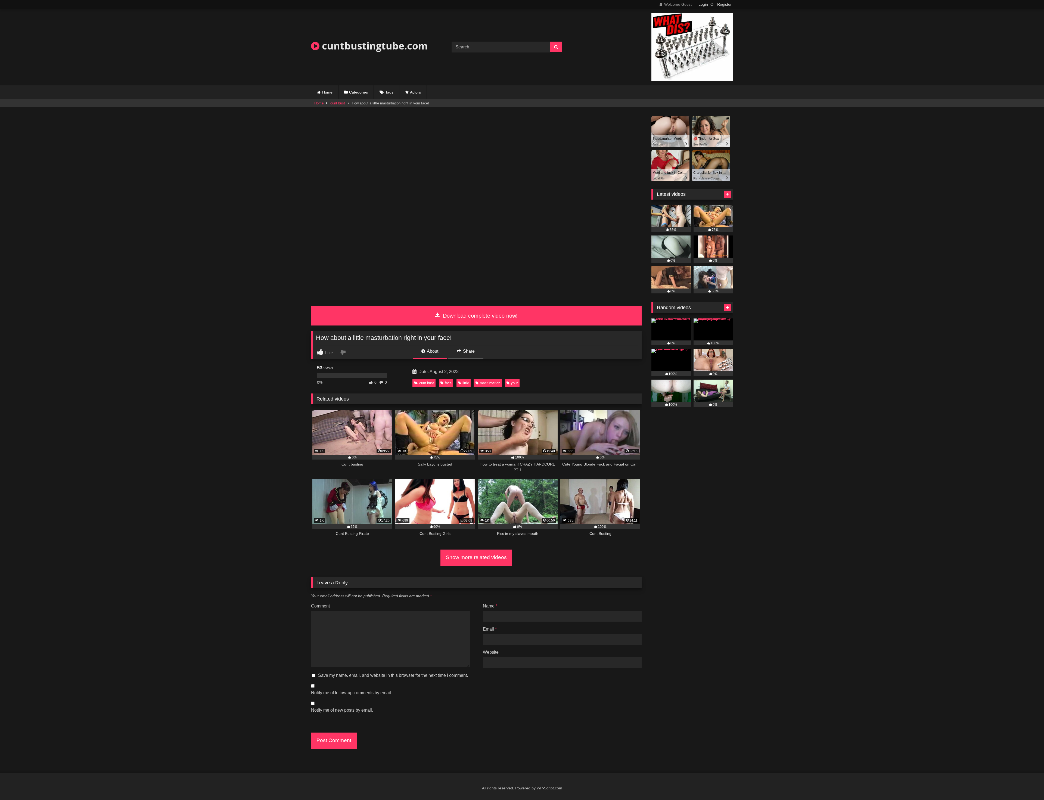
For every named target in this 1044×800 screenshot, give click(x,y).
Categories (358, 92)
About (432, 351)
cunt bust (337, 103)
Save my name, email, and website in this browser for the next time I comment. (393, 675)
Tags (389, 92)
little (465, 383)
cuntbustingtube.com (373, 45)
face (448, 383)
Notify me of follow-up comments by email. (351, 692)
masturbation (490, 383)
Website (491, 652)
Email (490, 629)
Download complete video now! (479, 316)
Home (327, 92)
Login (703, 4)
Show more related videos (476, 557)
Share (468, 351)
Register (724, 4)
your (514, 383)
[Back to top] (1027, 784)
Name (490, 606)
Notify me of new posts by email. (342, 710)
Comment (320, 606)
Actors (415, 92)
